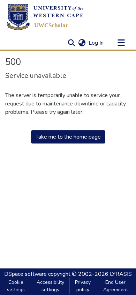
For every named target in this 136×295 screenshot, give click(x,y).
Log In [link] (96, 43)
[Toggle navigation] (121, 43)
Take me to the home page (68, 137)
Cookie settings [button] (16, 286)
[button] (45, 17)
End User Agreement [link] (115, 286)
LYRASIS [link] (121, 274)
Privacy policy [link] (83, 286)
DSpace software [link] (25, 274)
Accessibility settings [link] (50, 286)
